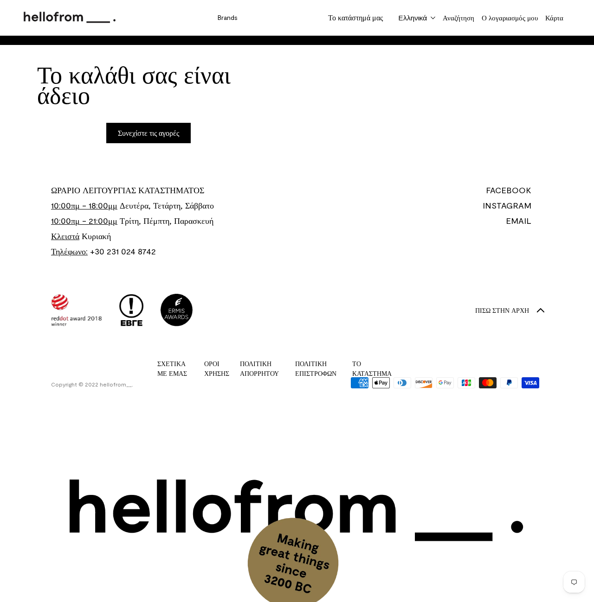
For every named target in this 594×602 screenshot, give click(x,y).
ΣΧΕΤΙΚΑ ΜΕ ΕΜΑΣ (172, 368)
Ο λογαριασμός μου (510, 17)
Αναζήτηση (458, 17)
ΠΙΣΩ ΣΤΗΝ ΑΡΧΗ (502, 310)
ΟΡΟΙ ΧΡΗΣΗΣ (216, 368)
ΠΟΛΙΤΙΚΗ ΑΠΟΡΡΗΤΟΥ (259, 368)
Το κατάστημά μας (355, 17)
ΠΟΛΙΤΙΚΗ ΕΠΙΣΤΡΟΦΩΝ (315, 368)
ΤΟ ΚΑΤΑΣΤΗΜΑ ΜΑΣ (372, 373)
